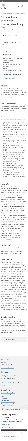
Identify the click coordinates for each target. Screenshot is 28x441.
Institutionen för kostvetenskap (11, 74)
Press (2, 396)
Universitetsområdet (7, 377)
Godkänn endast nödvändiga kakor (13, 432)
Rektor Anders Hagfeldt (8, 393)
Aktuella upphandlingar (8, 403)
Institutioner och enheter (8, 375)
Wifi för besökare (6, 386)
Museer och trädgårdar (8, 378)
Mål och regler (5, 400)
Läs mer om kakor (6, 424)
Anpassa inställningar (11, 436)
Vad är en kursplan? (10, 78)
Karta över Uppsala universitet (10, 382)
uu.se (3, 1)
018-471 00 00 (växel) (7, 364)
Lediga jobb (4, 398)
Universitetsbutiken (6, 394)
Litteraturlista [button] (10, 340)
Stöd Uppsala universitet (8, 402)
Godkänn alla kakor (8, 428)
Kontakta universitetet (7, 368)
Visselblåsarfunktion (7, 405)
